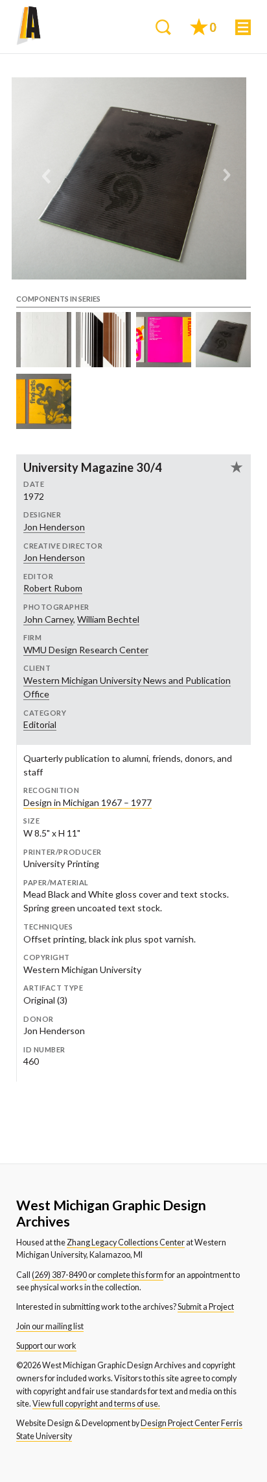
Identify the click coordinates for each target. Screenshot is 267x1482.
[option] (129, 178)
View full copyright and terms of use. (96, 1404)
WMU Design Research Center (85, 649)
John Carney (48, 619)
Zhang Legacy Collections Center (126, 1242)
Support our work (46, 1346)
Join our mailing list (50, 1326)
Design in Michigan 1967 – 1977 (87, 802)
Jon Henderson (54, 526)
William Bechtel (108, 619)
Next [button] (226, 178)
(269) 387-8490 (59, 1275)
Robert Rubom (52, 587)
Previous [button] (46, 178)
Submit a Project (206, 1307)
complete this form (130, 1275)
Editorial (39, 724)
